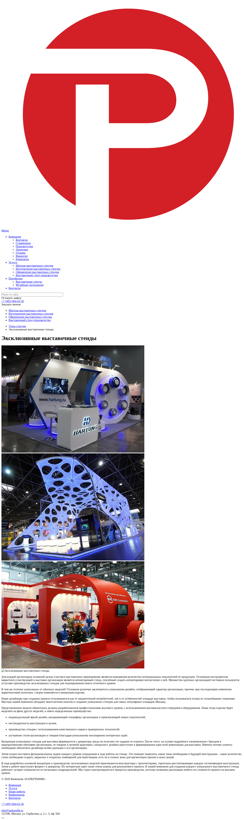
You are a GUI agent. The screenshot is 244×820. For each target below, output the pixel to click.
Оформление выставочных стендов (37, 272)
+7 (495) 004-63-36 (12, 301)
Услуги (13, 262)
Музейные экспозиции (30, 284)
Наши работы (17, 791)
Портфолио (16, 278)
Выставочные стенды (29, 281)
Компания (15, 236)
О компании (23, 243)
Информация (16, 794)
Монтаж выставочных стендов (34, 265)
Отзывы (21, 252)
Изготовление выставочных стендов (38, 268)
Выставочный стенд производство (37, 275)
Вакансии (22, 255)
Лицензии (22, 249)
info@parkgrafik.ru (12, 810)
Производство (24, 246)
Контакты (22, 239)
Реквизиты (22, 259)
